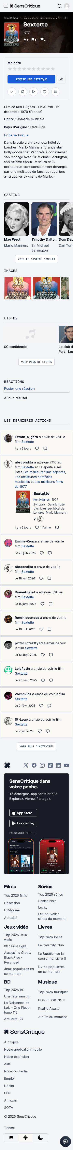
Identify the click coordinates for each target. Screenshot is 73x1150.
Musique (47, 982)
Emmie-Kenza (26, 541)
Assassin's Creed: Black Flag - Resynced (17, 957)
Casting (12, 194)
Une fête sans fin (17, 996)
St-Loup (21, 719)
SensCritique (11, 18)
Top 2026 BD (14, 990)
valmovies (23, 694)
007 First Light (15, 946)
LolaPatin (22, 669)
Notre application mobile (23, 1049)
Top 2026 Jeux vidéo (16, 937)
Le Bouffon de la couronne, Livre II (52, 956)
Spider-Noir (47, 901)
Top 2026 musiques (53, 992)
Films (26, 18)
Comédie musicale (43, 18)
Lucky (42, 907)
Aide (7, 1064)
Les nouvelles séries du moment (51, 916)
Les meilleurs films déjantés (44, 472)
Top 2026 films (15, 895)
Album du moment (52, 1017)
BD (7, 982)
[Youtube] (66, 766)
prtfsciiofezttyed (29, 643)
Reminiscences (27, 618)
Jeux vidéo (16, 927)
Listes (10, 318)
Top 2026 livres (50, 937)
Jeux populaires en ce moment (19, 971)
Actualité (10, 918)
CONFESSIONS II (51, 1000)
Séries (45, 886)
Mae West (12, 239)
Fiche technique (16, 135)
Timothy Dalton (44, 239)
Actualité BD (13, 1019)
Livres (45, 927)
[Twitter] (26, 766)
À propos (11, 1042)
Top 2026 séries (50, 894)
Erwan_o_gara (26, 437)
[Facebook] (34, 766)
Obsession (12, 903)
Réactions (14, 381)
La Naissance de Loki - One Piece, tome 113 (17, 1007)
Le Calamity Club (51, 945)
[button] (67, 6)
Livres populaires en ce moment (51, 969)
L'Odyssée (12, 910)
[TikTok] (50, 766)
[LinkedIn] (58, 766)
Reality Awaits (48, 1009)
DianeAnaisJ (25, 592)
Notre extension (16, 1057)
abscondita (24, 462)
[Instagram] (42, 766)
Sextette (63, 18)
